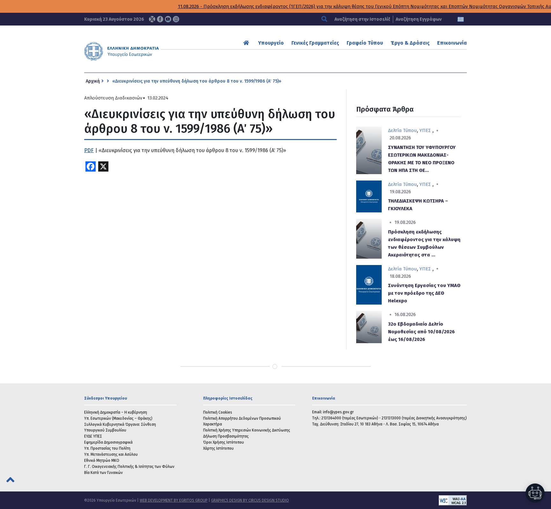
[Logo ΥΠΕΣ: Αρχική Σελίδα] (141, 51)
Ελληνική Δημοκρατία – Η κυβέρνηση (115, 412)
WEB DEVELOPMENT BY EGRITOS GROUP (174, 500)
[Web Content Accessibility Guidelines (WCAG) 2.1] (378, 500)
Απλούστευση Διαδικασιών (113, 98)
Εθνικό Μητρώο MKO (101, 460)
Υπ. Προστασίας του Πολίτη (107, 448)
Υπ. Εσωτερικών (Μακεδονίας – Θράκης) (118, 418)
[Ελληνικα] (461, 19)
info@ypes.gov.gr (338, 412)
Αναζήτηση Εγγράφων (419, 19)
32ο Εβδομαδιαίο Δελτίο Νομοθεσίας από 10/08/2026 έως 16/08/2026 (421, 331)
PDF (89, 150)
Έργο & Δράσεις (410, 43)
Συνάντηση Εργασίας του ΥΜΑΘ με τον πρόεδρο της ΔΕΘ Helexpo (424, 293)
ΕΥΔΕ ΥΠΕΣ (93, 436)
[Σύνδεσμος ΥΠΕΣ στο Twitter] (152, 19)
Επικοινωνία (452, 43)
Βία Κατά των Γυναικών (103, 472)
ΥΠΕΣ (425, 130)
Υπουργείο (271, 43)
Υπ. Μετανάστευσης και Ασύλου (111, 454)
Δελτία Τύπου (402, 130)
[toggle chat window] (535, 493)
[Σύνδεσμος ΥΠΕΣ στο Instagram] (176, 19)
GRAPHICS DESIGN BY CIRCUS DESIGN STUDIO (250, 500)
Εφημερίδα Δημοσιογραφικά (108, 442)
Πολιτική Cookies (217, 412)
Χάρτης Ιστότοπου (218, 448)
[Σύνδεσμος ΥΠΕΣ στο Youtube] (168, 19)
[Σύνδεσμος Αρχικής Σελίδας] (247, 43)
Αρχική (93, 81)
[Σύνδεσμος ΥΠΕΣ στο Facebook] (160, 19)
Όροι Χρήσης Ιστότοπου (223, 442)
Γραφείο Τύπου (365, 43)
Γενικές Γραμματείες (315, 43)
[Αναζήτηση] (325, 19)
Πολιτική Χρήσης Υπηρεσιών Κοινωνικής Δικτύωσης (246, 430)
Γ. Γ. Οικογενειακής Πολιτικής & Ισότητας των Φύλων (129, 466)
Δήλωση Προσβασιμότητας (226, 436)
